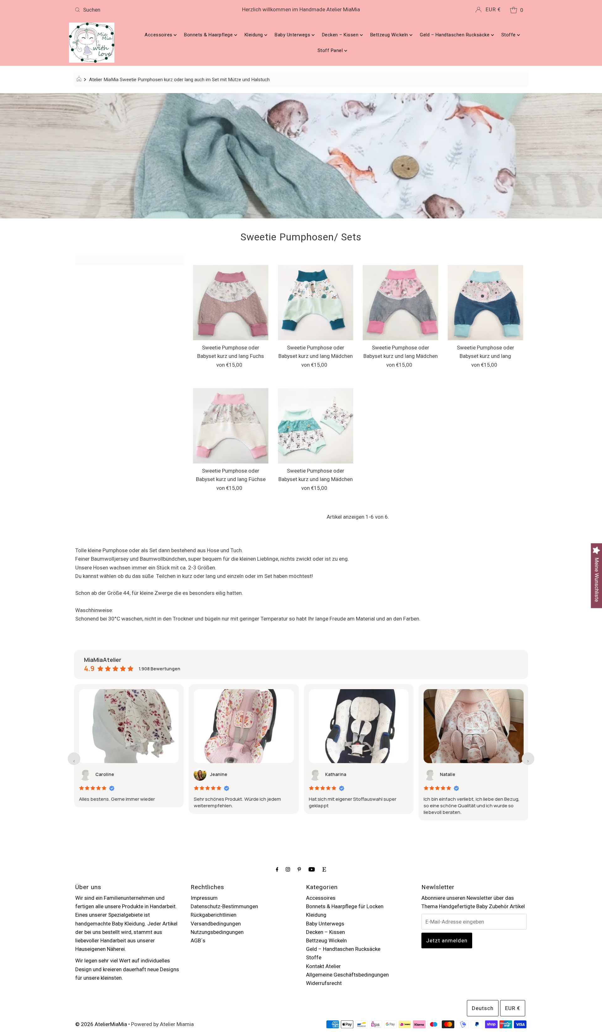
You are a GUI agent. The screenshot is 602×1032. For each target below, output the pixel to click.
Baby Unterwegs (293, 35)
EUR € (493, 9)
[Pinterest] (299, 869)
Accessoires (159, 35)
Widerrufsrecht (324, 983)
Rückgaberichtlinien (213, 915)
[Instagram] (288, 869)
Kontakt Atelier (323, 966)
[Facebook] (277, 869)
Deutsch (483, 1008)
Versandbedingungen (216, 923)
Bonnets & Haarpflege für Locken (344, 906)
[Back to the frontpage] (80, 79)
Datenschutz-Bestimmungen (224, 906)
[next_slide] (528, 758)
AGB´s (198, 940)
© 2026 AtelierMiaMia (101, 1024)
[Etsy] (324, 869)
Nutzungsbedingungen (217, 932)
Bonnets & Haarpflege (209, 35)
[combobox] (146, 9)
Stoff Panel (331, 50)
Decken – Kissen (341, 35)
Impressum (204, 898)
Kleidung (255, 35)
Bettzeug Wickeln (390, 35)
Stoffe (509, 35)
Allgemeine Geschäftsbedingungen (347, 975)
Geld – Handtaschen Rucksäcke (455, 35)
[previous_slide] (74, 758)
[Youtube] (312, 869)
